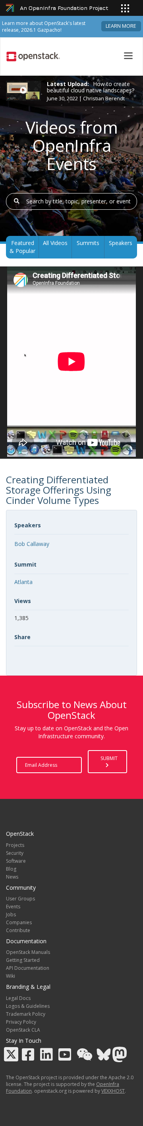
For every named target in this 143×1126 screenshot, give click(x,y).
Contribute (18, 930)
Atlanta (23, 582)
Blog (11, 869)
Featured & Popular (22, 247)
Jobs (11, 914)
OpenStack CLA (23, 1029)
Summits (88, 243)
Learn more (121, 26)
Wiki (10, 976)
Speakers (120, 243)
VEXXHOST (113, 1091)
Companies (19, 922)
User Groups (20, 898)
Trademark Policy (25, 1014)
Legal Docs (18, 998)
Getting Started (23, 960)
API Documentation (27, 968)
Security (14, 853)
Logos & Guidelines (28, 1006)
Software (16, 861)
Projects (15, 845)
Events (13, 906)
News (12, 876)
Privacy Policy (21, 1022)
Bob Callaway (31, 544)
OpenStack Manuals (28, 952)
